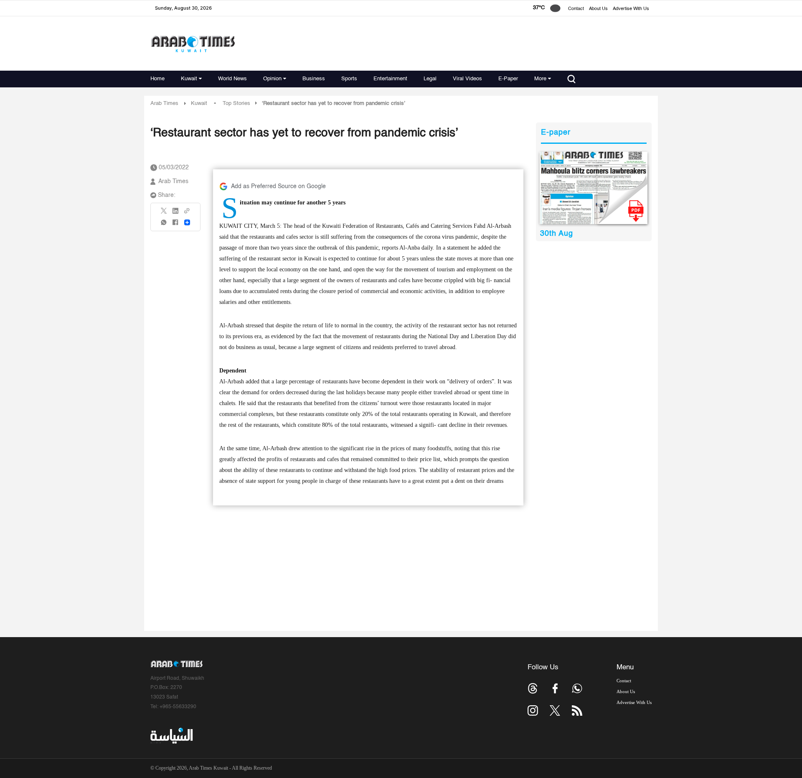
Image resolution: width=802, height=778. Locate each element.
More (540, 79)
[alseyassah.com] (171, 735)
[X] (164, 213)
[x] (555, 710)
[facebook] (175, 225)
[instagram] (533, 710)
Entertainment (390, 79)
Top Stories (236, 103)
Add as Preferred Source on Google (278, 186)
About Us (598, 9)
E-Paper (508, 79)
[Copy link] (187, 213)
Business (313, 79)
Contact (576, 9)
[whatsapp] (164, 225)
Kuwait (189, 79)
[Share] (187, 222)
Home (157, 79)
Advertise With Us (631, 9)
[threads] (533, 688)
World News (232, 79)
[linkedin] (175, 213)
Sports (349, 79)
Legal (430, 79)
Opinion (272, 79)
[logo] (192, 43)
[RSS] (577, 710)
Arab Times (164, 103)
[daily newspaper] (594, 188)
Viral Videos (467, 79)
